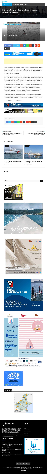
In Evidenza (9, 14)
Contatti (26, 435)
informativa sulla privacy (8, 436)
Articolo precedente (7, 131)
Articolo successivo (40, 131)
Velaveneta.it (27, 430)
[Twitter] (9, 122)
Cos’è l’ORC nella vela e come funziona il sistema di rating (24, 4)
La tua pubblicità (27, 432)
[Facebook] (7, 122)
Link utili (26, 433)
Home (4, 14)
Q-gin (25, 470)
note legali (17, 432)
